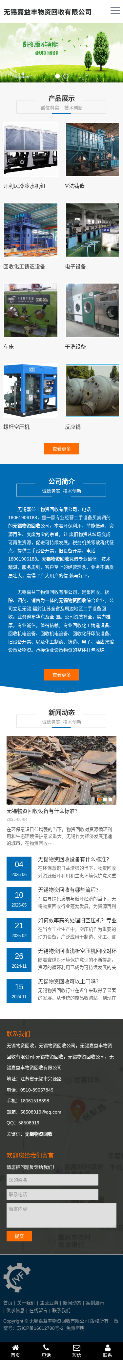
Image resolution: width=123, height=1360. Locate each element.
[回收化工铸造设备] (30, 230)
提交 (19, 1236)
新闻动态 (72, 1302)
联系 (107, 1355)
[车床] (30, 310)
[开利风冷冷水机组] (30, 149)
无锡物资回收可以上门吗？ (69, 981)
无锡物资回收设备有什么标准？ (43, 811)
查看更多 (61, 448)
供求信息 (15, 1310)
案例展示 (95, 1302)
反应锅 (73, 427)
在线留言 (38, 1310)
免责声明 (75, 1328)
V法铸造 (75, 186)
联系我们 (61, 1310)
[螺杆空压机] (30, 390)
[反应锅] (92, 390)
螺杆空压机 (16, 427)
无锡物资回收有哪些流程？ (69, 889)
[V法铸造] (92, 149)
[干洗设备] (92, 310)
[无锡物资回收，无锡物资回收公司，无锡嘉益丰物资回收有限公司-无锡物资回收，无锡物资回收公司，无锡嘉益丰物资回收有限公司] (47, 16)
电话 (46, 1355)
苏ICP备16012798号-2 (40, 1328)
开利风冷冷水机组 (24, 186)
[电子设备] (92, 230)
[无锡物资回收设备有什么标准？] (61, 770)
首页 (7, 1302)
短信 (76, 1355)
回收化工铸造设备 (24, 266)
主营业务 (49, 1302)
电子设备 (75, 266)
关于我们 (26, 1302)
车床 (8, 347)
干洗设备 (75, 347)
